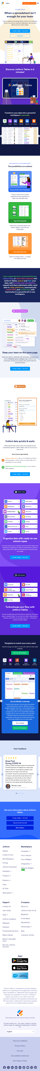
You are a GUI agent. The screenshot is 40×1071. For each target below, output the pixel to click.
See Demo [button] (20, 36)
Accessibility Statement (20, 1056)
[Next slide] (39, 136)
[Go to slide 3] (19, 793)
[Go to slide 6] (23, 793)
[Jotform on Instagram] (31, 1067)
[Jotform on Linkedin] (12, 1067)
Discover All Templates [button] (20, 653)
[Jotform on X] (8, 1067)
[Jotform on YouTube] (27, 1067)
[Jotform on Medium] (16, 1067)
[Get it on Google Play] (20, 960)
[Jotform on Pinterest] (23, 1067)
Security (20, 1051)
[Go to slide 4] (20, 793)
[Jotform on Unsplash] (35, 1067)
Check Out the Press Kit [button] (20, 823)
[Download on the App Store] (20, 967)
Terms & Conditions (20, 1041)
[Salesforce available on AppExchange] (20, 975)
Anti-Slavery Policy (20, 1061)
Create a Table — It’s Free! (29, 3)
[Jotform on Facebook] (4, 1067)
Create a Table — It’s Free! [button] (20, 31)
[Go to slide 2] (17, 793)
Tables (7, 3)
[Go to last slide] (1, 136)
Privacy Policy (20, 1046)
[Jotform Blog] (20, 1067)
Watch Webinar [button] (20, 828)
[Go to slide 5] (22, 793)
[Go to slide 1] (16, 793)
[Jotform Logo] (2, 3)
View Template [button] (20, 723)
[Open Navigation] (38, 3)
